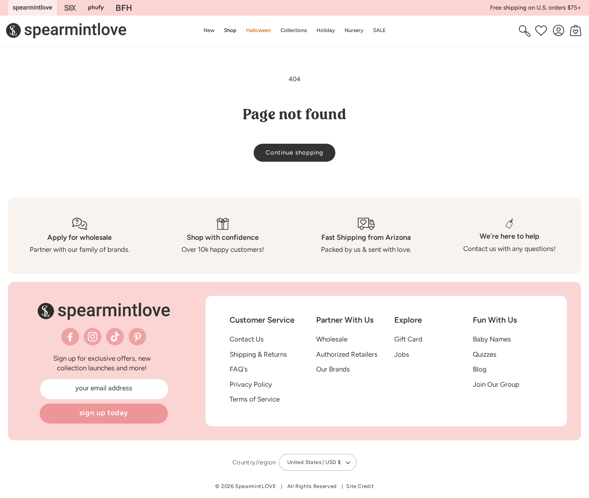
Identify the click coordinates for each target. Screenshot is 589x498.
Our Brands (333, 369)
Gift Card (408, 339)
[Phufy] (95, 8)
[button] (230, 30)
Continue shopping (294, 152)
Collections (293, 30)
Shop (230, 30)
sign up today (103, 412)
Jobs (401, 354)
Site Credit (360, 486)
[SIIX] (70, 8)
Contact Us (247, 339)
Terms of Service (255, 400)
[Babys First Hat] (123, 8)
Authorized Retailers (346, 354)
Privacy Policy (251, 384)
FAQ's (239, 369)
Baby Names (492, 339)
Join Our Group (496, 384)
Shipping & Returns (258, 354)
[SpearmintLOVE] (32, 8)
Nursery (354, 30)
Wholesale (331, 339)
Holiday (326, 30)
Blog (479, 369)
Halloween (258, 30)
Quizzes (484, 354)
